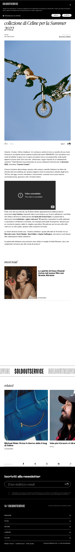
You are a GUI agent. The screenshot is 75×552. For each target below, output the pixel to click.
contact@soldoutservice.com (59, 506)
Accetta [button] (66, 15)
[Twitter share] (35, 464)
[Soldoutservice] (6, 505)
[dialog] (37, 9)
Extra (6, 521)
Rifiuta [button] (56, 15)
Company (7, 532)
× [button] (70, 5)
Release (7, 526)
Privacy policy (9, 543)
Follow (7, 538)
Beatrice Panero (65, 36)
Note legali (30, 543)
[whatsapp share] (47, 464)
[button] (54, 144)
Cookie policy (20, 543)
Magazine (7, 515)
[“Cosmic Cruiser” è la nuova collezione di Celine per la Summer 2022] (23, 464)
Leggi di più (38, 10)
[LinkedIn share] (59, 464)
